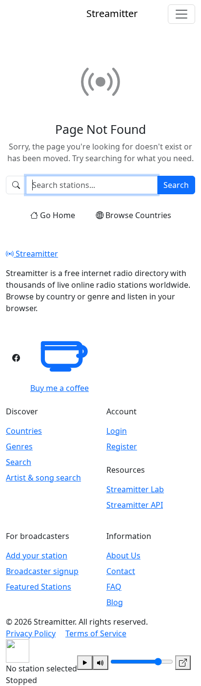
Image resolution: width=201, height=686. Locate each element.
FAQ (113, 586)
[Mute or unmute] (100, 662)
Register (121, 446)
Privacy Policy (31, 633)
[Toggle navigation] (181, 14)
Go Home (57, 215)
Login (116, 431)
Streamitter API (134, 505)
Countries (24, 431)
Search (176, 185)
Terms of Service (95, 633)
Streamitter (36, 253)
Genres (19, 446)
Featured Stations (38, 586)
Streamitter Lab (135, 489)
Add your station (36, 555)
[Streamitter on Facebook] (16, 358)
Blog (114, 602)
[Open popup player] (183, 662)
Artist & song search (43, 477)
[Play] (85, 662)
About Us (123, 555)
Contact (120, 571)
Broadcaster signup (42, 571)
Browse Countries (138, 215)
